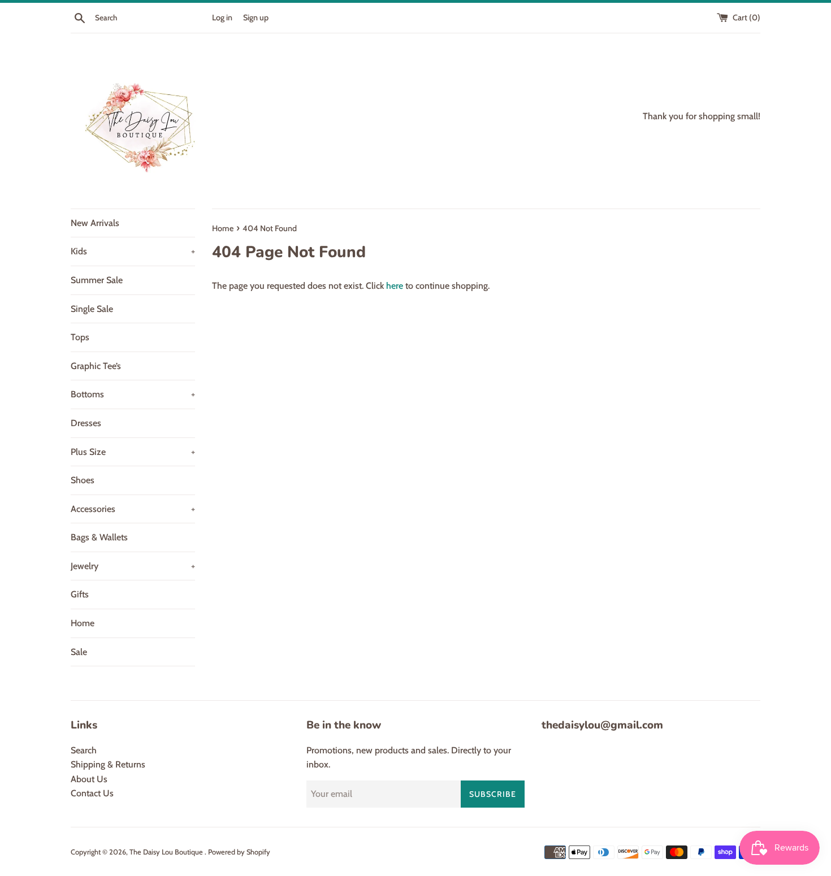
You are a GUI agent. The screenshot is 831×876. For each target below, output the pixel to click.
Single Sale (92, 308)
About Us (89, 779)
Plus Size (133, 451)
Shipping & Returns (108, 764)
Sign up (256, 17)
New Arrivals (95, 223)
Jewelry (133, 566)
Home (82, 623)
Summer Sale (97, 280)
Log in (222, 17)
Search (84, 750)
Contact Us (92, 793)
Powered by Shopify (239, 852)
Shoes (82, 480)
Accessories (133, 509)
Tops (80, 337)
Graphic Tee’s (96, 366)
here (394, 285)
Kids (133, 251)
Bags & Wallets (99, 537)
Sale (79, 652)
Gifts (80, 594)
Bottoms (133, 394)
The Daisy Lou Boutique (167, 852)
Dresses (86, 423)
